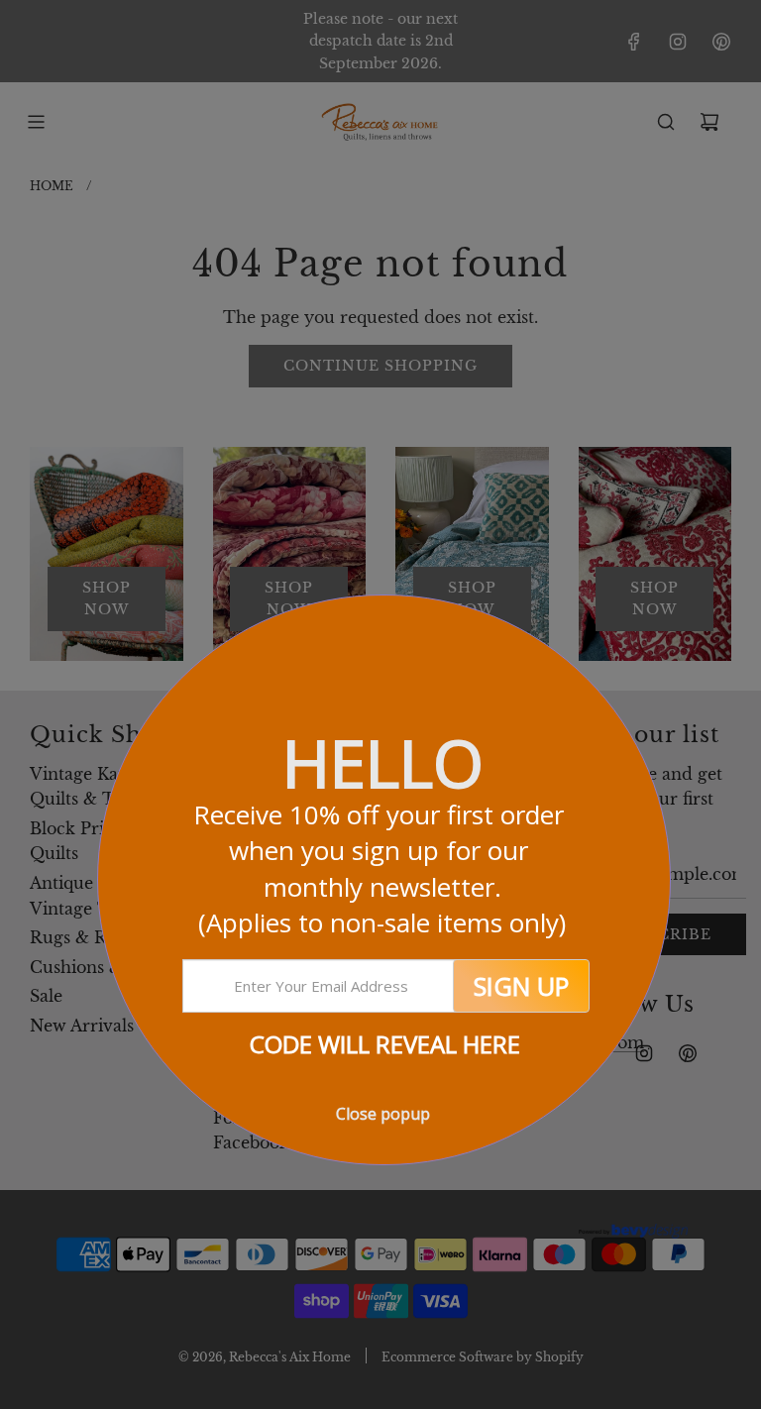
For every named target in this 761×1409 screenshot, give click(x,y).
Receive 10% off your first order (382, 868)
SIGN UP (521, 986)
